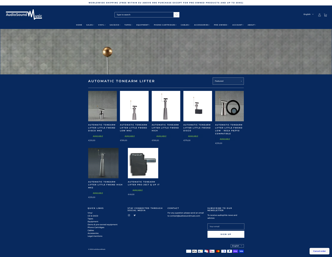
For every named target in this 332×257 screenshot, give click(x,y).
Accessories (201, 25)
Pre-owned (220, 25)
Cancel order (319, 251)
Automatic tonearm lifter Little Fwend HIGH (165, 128)
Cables (185, 25)
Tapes (128, 25)
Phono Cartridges (164, 25)
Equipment (142, 25)
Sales (89, 25)
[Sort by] (228, 81)
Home (79, 25)
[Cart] (325, 15)
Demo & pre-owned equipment (102, 224)
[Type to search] (144, 14)
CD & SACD (93, 216)
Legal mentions (95, 236)
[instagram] (129, 215)
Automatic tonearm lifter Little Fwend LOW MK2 (133, 128)
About (251, 25)
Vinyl (101, 25)
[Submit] (176, 14)
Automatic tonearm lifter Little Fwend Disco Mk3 (102, 128)
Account (237, 25)
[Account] (319, 15)
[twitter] (134, 215)
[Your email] (226, 226)
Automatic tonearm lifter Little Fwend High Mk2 (105, 185)
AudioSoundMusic (99, 249)
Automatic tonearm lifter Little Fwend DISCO (197, 128)
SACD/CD (114, 25)
